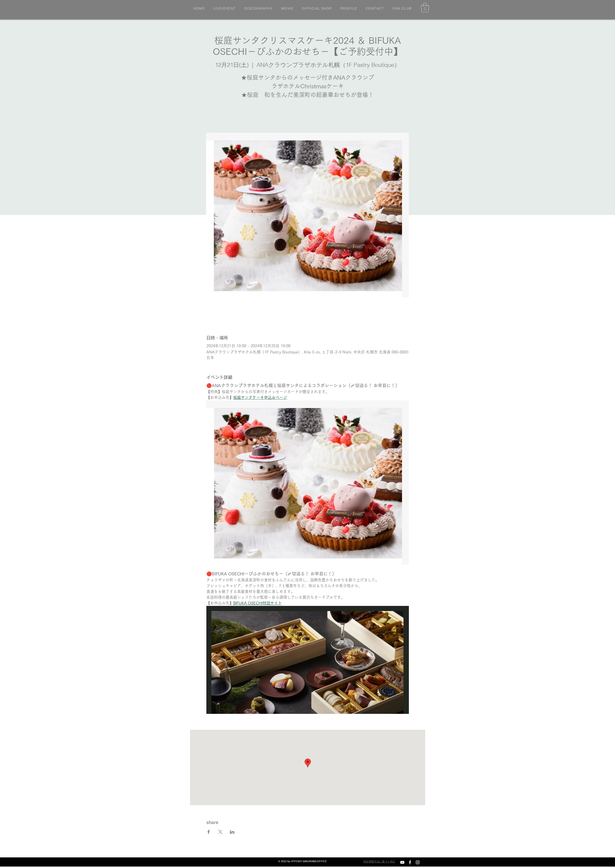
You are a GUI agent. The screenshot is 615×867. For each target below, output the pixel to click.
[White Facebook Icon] (409, 862)
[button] (425, 7)
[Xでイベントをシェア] (220, 832)
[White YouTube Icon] (402, 862)
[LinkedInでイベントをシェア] (232, 832)
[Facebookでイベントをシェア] (208, 832)
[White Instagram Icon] (417, 862)
